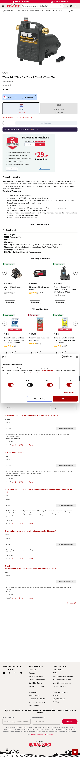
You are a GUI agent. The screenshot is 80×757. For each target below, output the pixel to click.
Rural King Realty (35, 683)
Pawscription (34, 705)
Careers (32, 673)
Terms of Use (35, 373)
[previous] (4, 273)
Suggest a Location (36, 686)
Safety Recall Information (63, 676)
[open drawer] (3, 6)
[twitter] (9, 673)
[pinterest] (20, 673)
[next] (75, 273)
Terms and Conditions (36, 735)
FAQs (55, 673)
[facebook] (3, 673)
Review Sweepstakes (37, 702)
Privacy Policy (47, 370)
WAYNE (5, 73)
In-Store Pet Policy (60, 686)
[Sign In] (71, 6)
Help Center (57, 670)
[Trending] (65, 325)
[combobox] (42, 6)
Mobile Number (39, 717)
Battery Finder (34, 695)
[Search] (61, 6)
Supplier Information (37, 680)
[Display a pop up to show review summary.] (43, 293)
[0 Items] (75, 6)
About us (32, 670)
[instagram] (15, 673)
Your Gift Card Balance (62, 683)
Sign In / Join (29, 97)
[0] (75, 6)
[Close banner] (77, 357)
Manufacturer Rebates (62, 680)
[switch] (30, 385)
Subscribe (70, 722)
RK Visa (56, 702)
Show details (69, 392)
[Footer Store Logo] (40, 747)
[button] (40, 229)
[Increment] (12, 123)
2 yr (29, 144)
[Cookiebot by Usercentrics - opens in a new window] (63, 357)
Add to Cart (11, 302)
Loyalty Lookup (59, 699)
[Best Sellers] (15, 274)
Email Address (8, 717)
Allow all (65, 399)
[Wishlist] (67, 6)
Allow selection (39, 399)
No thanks (12, 169)
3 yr (40, 144)
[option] (15, 284)
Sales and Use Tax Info (37, 699)
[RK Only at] (40, 325)
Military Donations (36, 676)
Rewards (56, 695)
